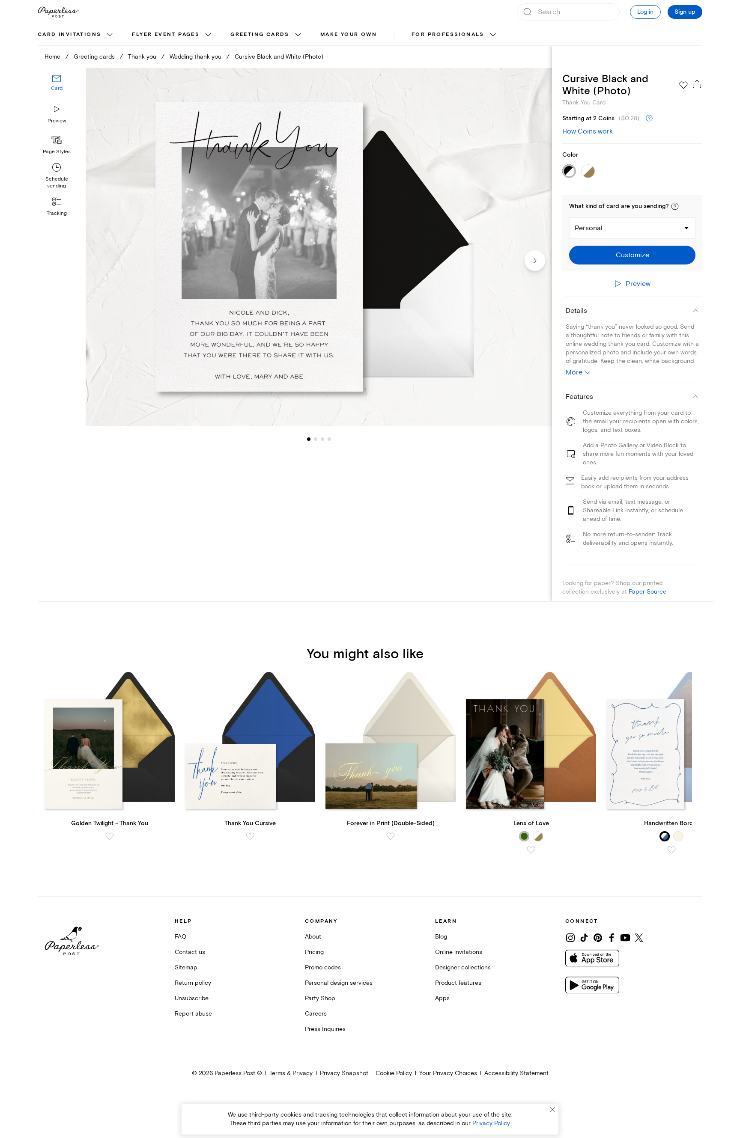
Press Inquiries (325, 1029)
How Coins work (587, 131)
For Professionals (448, 34)
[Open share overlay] (697, 84)
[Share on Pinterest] (598, 937)
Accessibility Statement (516, 1073)
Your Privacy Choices (448, 1073)
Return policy (193, 982)
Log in (645, 11)
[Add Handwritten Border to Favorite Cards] (671, 850)
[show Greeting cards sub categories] (298, 35)
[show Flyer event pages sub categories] (208, 35)
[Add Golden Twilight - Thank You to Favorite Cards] (109, 836)
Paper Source (647, 591)
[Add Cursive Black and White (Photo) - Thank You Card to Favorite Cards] (683, 85)
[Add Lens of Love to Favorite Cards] (531, 850)
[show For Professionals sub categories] (493, 35)
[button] (675, 206)
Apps (442, 998)
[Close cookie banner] (552, 1110)
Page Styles (57, 152)
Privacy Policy (491, 1123)
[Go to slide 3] (315, 439)
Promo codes (323, 967)
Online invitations (458, 952)
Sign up (684, 12)
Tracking (57, 213)
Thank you (142, 56)
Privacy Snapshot (344, 1073)
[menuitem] (76, 35)
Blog (441, 936)
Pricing (314, 952)
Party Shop (320, 998)
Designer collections (463, 967)
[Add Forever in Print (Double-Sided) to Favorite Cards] (390, 836)
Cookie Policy (394, 1073)
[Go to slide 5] (329, 439)
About (313, 936)
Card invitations (69, 34)
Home (52, 56)
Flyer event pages (166, 34)
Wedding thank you (195, 56)
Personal (589, 228)
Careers (316, 1013)
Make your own (348, 34)
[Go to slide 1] (308, 439)
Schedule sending (56, 182)
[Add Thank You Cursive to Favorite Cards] (250, 836)
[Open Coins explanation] (649, 118)
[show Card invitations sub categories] (109, 35)
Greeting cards (259, 34)
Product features (458, 982)
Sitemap (186, 967)
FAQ (180, 936)
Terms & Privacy (291, 1073)
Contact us (190, 952)
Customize (632, 255)
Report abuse (193, 1013)
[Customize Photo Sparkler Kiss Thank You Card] (318, 247)
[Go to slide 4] (322, 439)
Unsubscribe (192, 998)
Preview (57, 121)
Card (57, 89)
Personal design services (339, 982)
